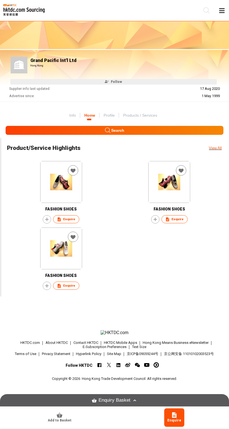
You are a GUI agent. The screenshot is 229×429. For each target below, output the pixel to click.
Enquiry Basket (114, 400)
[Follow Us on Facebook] (99, 365)
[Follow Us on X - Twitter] (108, 365)
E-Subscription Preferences (105, 347)
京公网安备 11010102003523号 (189, 354)
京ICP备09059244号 (142, 354)
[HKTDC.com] (114, 332)
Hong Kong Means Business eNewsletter (176, 343)
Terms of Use (25, 354)
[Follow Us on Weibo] (127, 365)
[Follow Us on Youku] (156, 365)
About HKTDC (57, 343)
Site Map (114, 354)
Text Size (139, 347)
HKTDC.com (30, 343)
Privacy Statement (56, 354)
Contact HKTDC (85, 343)
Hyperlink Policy (88, 354)
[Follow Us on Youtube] (146, 365)
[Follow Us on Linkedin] (118, 365)
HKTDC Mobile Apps (120, 343)
